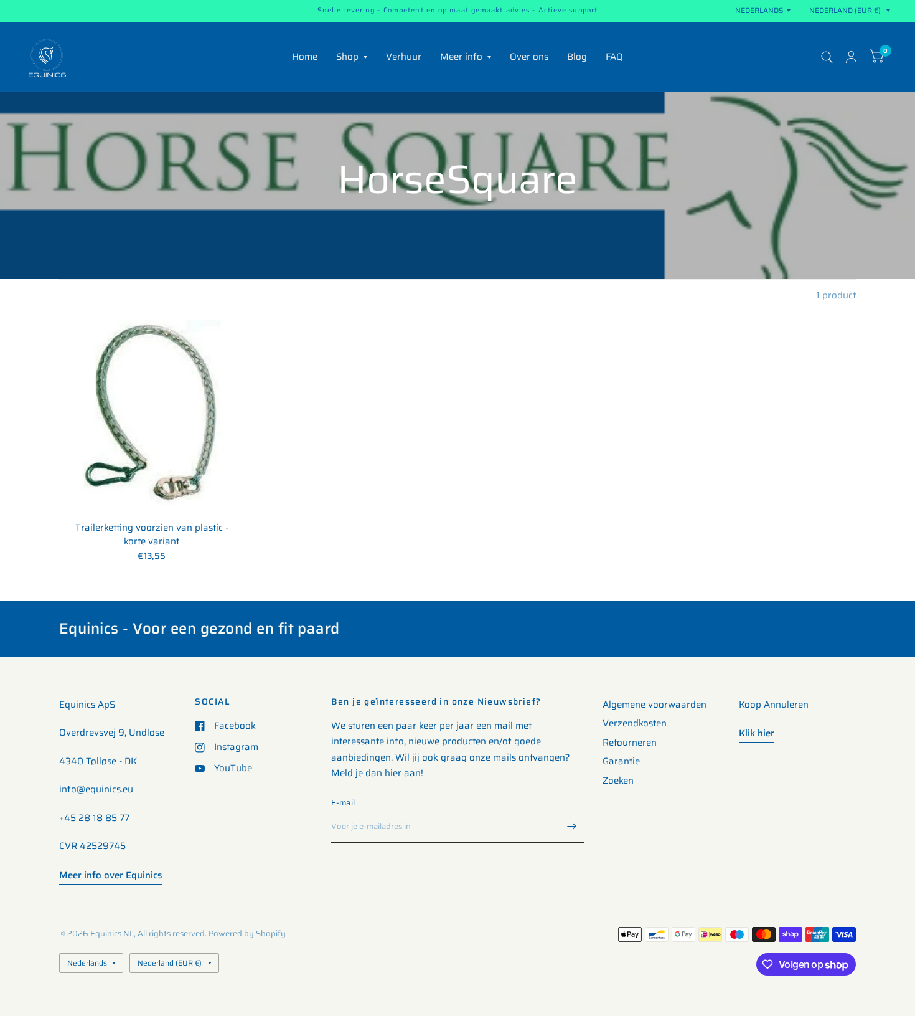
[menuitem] (305, 57)
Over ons (529, 56)
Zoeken (618, 780)
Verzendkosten (635, 723)
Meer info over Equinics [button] (110, 875)
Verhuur (403, 56)
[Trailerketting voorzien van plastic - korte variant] (152, 412)
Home (304, 56)
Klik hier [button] (756, 733)
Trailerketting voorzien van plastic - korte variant (151, 535)
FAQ (614, 56)
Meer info (461, 56)
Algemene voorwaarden (654, 704)
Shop (347, 56)
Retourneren (630, 742)
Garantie (621, 761)
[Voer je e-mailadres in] (571, 826)
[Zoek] (827, 57)
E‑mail (343, 802)
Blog (577, 56)
